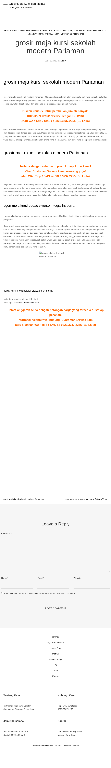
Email (40, 578)
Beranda (55, 637)
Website (77, 578)
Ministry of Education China (26, 302)
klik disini (33, 299)
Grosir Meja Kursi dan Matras (27, 3)
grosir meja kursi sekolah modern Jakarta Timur (86, 499)
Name (4, 578)
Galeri (55, 670)
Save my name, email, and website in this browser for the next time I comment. (40, 593)
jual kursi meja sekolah (87, 30)
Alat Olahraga (55, 659)
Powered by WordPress (42, 746)
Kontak (55, 676)
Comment (6, 534)
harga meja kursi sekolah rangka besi (26, 30)
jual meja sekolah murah (69, 34)
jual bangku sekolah (60, 30)
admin (63, 61)
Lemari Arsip (55, 648)
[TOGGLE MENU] (5, 6)
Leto (65, 746)
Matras (55, 654)
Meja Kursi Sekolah (55, 642)
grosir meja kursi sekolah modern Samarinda (24, 499)
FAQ (55, 665)
